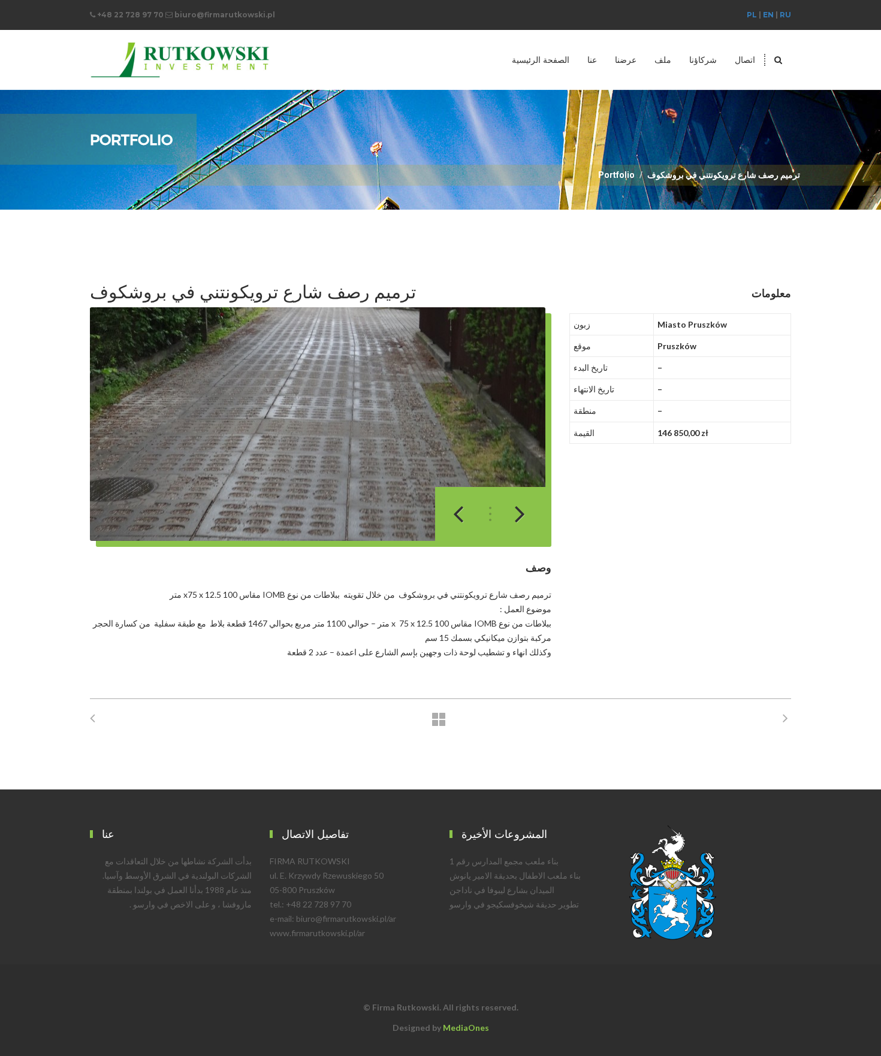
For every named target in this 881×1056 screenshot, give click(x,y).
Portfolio (616, 175)
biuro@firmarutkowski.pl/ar (346, 918)
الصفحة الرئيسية (540, 60)
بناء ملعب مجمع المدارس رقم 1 (504, 861)
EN (768, 14)
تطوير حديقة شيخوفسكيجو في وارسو (514, 904)
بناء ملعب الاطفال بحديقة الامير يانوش (515, 875)
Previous (465, 514)
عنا (592, 60)
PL (752, 14)
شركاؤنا (703, 60)
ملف (662, 60)
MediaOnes (466, 1027)
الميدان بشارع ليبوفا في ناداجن (501, 890)
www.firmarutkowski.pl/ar (317, 933)
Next (513, 514)
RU (785, 14)
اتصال (745, 60)
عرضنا (625, 60)
